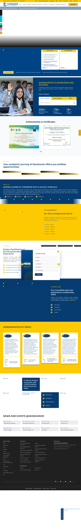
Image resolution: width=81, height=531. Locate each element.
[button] (22, 264)
